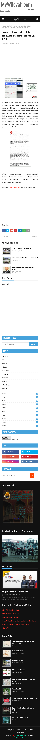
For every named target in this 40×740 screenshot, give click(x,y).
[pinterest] (29, 456)
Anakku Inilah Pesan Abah (11, 614)
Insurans (6, 378)
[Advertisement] (20, 61)
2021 (20, 411)
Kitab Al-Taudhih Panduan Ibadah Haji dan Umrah (19, 621)
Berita (5, 363)
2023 (20, 404)
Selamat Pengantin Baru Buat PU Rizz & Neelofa (23, 680)
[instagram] (10, 461)
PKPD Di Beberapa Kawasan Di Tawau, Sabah (24, 698)
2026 (20, 393)
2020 (20, 415)
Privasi (19, 730)
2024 (20, 401)
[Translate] (32, 475)
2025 (20, 397)
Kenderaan (6, 381)
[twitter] (29, 452)
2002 (20, 426)
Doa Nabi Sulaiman (17, 660)
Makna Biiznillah (16, 689)
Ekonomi (6, 370)
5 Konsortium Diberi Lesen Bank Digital (25, 258)
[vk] (29, 461)
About (31, 730)
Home (4, 26)
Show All (6, 628)
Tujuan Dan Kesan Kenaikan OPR (22, 248)
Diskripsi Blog (11, 730)
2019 (20, 419)
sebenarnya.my (14, 187)
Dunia (5, 367)
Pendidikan (6, 385)
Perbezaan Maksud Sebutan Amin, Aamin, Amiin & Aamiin (24, 642)
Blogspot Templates (20, 737)
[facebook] (10, 452)
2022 (20, 408)
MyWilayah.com (20, 19)
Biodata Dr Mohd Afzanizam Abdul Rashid (23, 268)
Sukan (5, 388)
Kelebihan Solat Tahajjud (10, 617)
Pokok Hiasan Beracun (18, 670)
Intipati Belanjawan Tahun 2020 (15, 591)
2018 (20, 422)
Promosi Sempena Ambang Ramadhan (16, 624)
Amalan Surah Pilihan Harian (20, 717)
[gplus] (10, 456)
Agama (5, 356)
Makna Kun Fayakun (17, 651)
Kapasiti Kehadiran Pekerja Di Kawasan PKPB (23, 709)
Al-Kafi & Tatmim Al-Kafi (10, 610)
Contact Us (20, 732)
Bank (8, 26)
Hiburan (5, 374)
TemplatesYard (21, 735)
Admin (6, 43)
